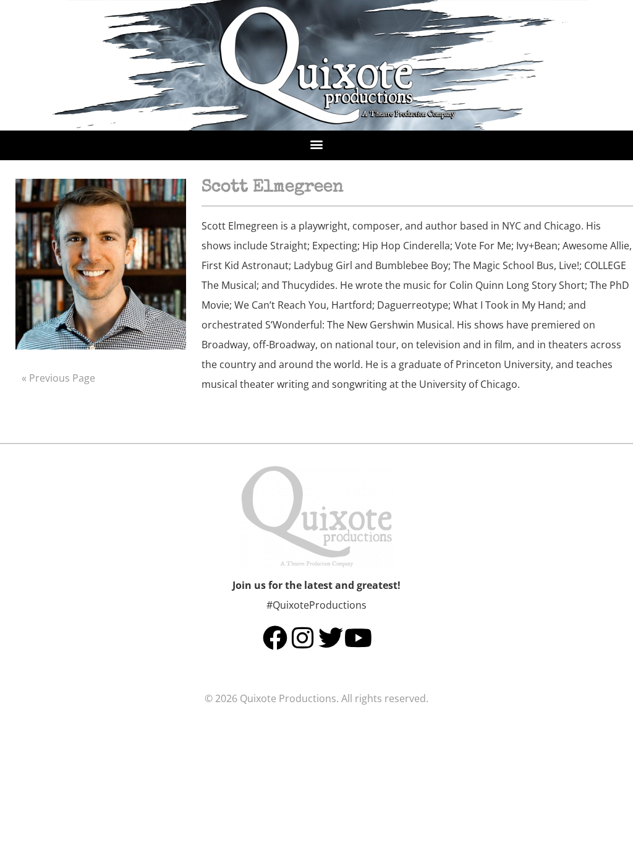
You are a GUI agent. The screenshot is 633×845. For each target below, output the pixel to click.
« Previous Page (58, 378)
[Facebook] (275, 637)
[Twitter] (330, 637)
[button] (317, 144)
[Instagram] (303, 637)
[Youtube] (358, 637)
